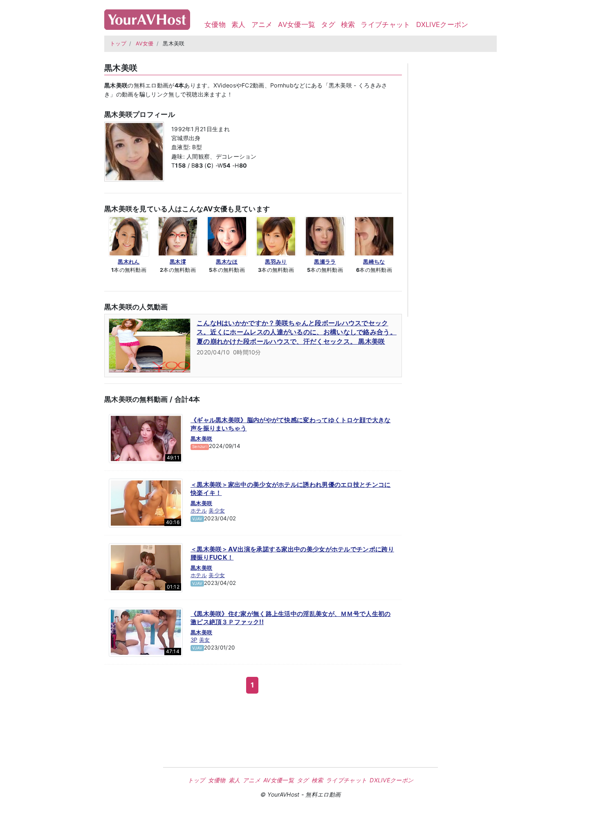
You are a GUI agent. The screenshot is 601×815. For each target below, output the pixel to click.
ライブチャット (385, 24)
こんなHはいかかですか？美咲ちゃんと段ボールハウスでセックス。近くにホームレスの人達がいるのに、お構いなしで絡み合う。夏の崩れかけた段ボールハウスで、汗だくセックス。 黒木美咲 (297, 332)
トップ (118, 43)
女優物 (215, 24)
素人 (238, 24)
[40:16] (146, 502)
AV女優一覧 (296, 24)
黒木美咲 (201, 438)
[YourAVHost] (147, 17)
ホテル (199, 510)
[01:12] (146, 567)
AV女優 (145, 43)
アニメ (262, 24)
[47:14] (146, 632)
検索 (348, 24)
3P (194, 639)
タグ (328, 24)
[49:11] (146, 438)
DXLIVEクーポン (442, 24)
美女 (204, 639)
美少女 (217, 510)
